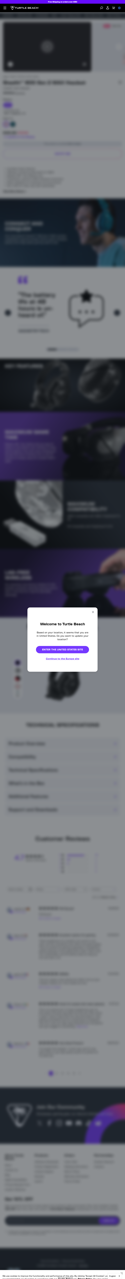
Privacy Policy (85, 1264)
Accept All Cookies (27, 1273)
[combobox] (115, 1276)
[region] (62, 1267)
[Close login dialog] (90, 710)
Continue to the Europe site (62, 658)
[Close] (121, 1258)
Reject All (82, 1273)
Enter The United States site (62, 649)
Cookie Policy (65, 1264)
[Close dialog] (93, 612)
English (112, 1276)
